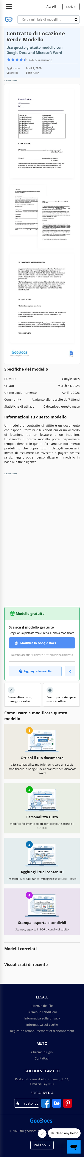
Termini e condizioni (42, 1012)
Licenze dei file (42, 1006)
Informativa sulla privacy (42, 1018)
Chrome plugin (42, 1052)
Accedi (51, 6)
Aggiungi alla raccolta (37, 671)
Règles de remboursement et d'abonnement (42, 1031)
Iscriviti (71, 7)
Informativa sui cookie (42, 1025)
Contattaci (42, 1058)
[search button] (76, 19)
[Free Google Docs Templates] (8, 19)
